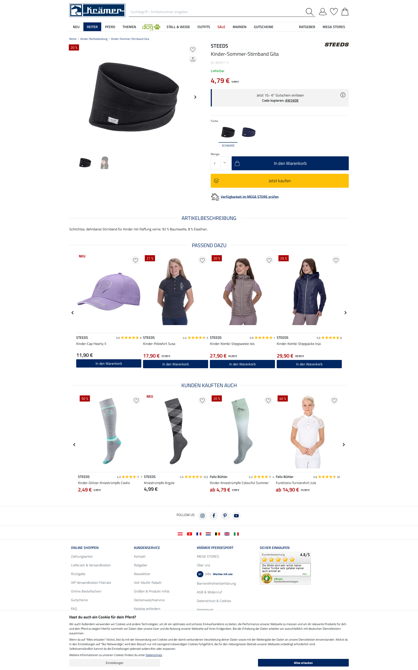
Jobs (216, 573)
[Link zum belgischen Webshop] (218, 533)
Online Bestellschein (86, 591)
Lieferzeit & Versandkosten (91, 565)
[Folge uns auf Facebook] (213, 515)
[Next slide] (195, 97)
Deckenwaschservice (149, 599)
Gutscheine (79, 599)
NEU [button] (76, 26)
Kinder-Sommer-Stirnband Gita (130, 39)
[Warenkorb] (345, 11)
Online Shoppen (85, 547)
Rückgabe (78, 573)
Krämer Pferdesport (215, 547)
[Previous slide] (72, 97)
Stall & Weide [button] (178, 26)
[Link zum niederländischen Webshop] (209, 533)
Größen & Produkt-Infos (151, 591)
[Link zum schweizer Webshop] (190, 533)
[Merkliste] (334, 11)
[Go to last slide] (72, 312)
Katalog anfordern (147, 608)
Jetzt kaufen (280, 180)
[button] (151, 26)
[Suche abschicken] (310, 12)
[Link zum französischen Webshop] (199, 533)
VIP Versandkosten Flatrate (91, 582)
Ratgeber (140, 565)
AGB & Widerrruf (209, 592)
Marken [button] (239, 26)
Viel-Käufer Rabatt (148, 582)
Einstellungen (114, 662)
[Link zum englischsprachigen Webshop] (227, 533)
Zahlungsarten (82, 556)
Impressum (205, 609)
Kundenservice (147, 547)
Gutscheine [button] (263, 26)
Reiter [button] (92, 26)
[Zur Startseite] (97, 9)
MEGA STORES (334, 26)
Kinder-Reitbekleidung (94, 39)
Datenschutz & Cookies (214, 600)
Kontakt (140, 556)
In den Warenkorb (109, 363)
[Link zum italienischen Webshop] (237, 533)
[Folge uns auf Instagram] (202, 515)
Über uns (203, 565)
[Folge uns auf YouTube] (236, 515)
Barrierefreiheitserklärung (216, 583)
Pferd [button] (110, 26)
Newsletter (142, 573)
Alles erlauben (303, 662)
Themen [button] (129, 26)
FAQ (74, 608)
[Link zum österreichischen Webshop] (181, 533)
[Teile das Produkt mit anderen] (193, 59)
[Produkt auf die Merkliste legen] (193, 49)
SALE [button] (221, 26)
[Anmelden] (323, 11)
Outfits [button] (203, 26)
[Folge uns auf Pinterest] (225, 515)
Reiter (73, 39)
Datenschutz (154, 655)
